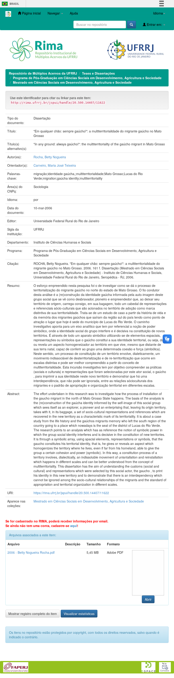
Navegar (54, 13)
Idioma (158, 13)
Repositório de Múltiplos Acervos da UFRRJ (43, 73)
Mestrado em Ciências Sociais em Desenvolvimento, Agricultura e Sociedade (72, 82)
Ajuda (74, 13)
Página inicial (31, 13)
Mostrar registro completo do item (32, 613)
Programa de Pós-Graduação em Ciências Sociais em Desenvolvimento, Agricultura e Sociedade (87, 78)
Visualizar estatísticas (79, 613)
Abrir (148, 599)
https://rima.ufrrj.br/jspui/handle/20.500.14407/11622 (71, 492)
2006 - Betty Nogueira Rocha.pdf (31, 552)
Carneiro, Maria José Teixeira (55, 165)
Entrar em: (154, 24)
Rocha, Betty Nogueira (50, 157)
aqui (73, 525)
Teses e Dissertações (98, 73)
